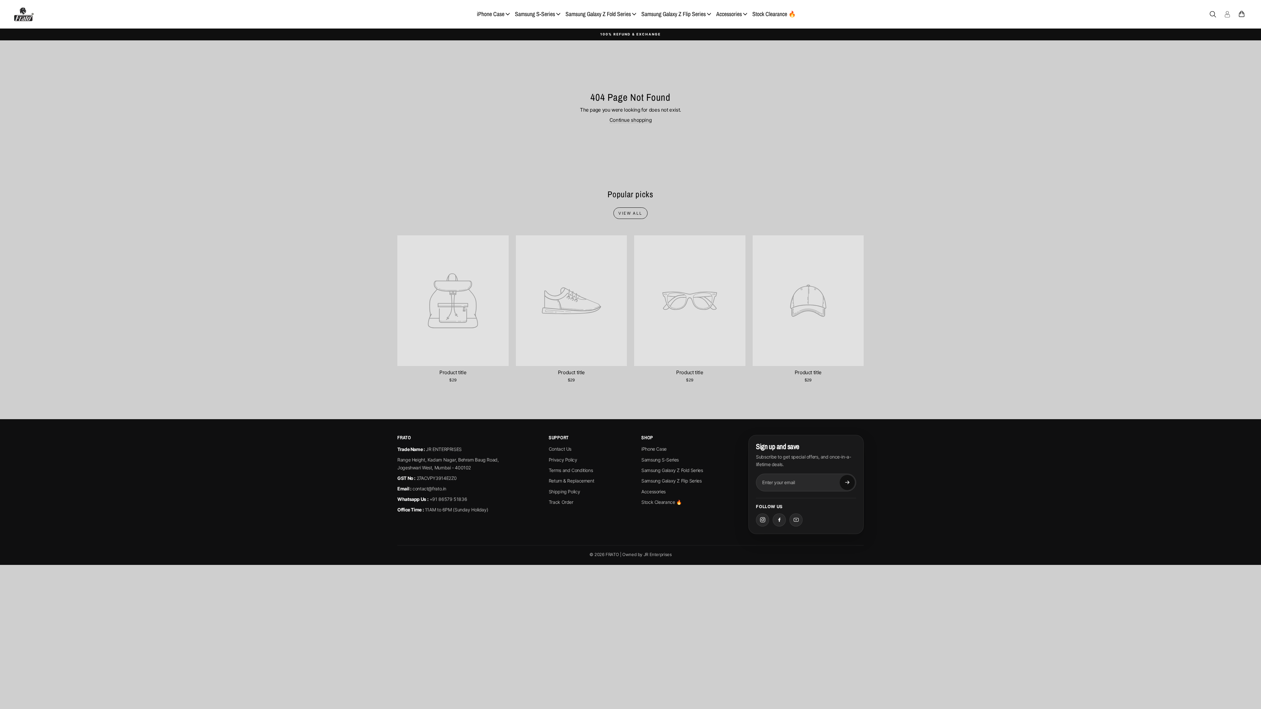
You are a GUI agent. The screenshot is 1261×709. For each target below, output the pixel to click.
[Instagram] (762, 519)
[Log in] (1227, 14)
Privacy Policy (563, 459)
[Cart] (1241, 14)
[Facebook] (779, 519)
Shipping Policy (564, 491)
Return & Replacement (571, 480)
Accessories (729, 14)
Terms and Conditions (571, 470)
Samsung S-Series (535, 14)
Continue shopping (630, 120)
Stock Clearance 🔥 (774, 14)
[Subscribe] (847, 482)
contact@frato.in (429, 488)
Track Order (561, 502)
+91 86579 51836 (448, 499)
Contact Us (560, 449)
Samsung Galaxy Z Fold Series (598, 14)
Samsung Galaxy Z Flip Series (673, 14)
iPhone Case (490, 14)
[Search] (1212, 14)
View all (630, 213)
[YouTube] (796, 519)
